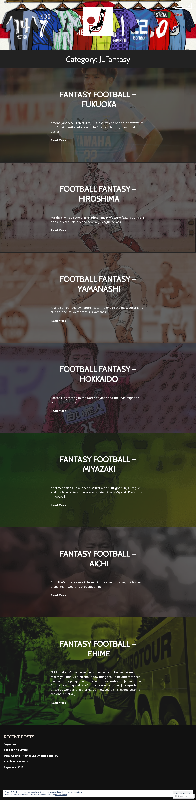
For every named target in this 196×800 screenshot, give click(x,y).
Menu (185, 6)
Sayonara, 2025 (13, 767)
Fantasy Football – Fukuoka (98, 99)
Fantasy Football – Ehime (98, 648)
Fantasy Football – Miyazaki (98, 464)
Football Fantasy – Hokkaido (98, 374)
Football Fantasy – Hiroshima (98, 193)
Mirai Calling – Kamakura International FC (31, 755)
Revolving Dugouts (16, 761)
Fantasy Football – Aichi (98, 558)
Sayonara (10, 744)
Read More (58, 140)
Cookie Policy (61, 794)
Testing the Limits (16, 749)
